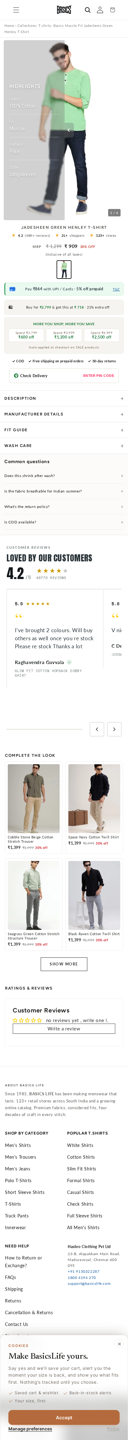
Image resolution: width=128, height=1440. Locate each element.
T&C (116, 289)
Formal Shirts (81, 1180)
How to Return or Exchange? (23, 1261)
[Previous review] (97, 729)
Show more (64, 964)
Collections (26, 25)
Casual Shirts (80, 1192)
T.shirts (45, 25)
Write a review (64, 1028)
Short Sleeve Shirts (24, 1192)
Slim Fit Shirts (81, 1168)
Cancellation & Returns (29, 1312)
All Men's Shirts (83, 1227)
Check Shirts (80, 1204)
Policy (113, 1428)
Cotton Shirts (81, 1157)
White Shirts (80, 1145)
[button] (16, 10)
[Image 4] (66, 215)
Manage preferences (30, 1428)
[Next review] (114, 729)
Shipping (14, 1289)
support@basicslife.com (89, 1283)
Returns (13, 1300)
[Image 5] (69, 215)
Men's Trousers (20, 1157)
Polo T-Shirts (18, 1180)
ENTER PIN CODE (98, 375)
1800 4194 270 (82, 1277)
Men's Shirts (18, 1145)
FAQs (10, 1277)
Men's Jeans (17, 1168)
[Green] (64, 269)
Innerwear (15, 1227)
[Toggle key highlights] (69, 130)
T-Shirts (13, 1204)
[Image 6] (73, 215)
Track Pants (17, 1215)
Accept (64, 1418)
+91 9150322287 (83, 1271)
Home (9, 25)
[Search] (87, 10)
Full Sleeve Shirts (85, 1215)
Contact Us (16, 1324)
